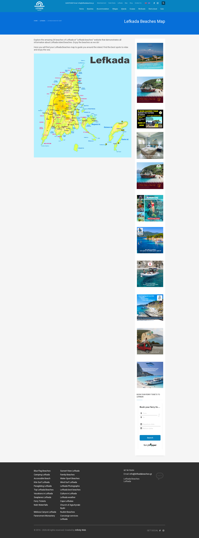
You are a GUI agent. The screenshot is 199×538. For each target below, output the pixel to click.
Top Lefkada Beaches (44, 489)
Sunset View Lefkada (69, 471)
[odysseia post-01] (150, 89)
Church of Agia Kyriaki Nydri (70, 506)
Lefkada (120, 3)
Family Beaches (67, 474)
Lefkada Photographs (70, 486)
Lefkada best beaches (70, 489)
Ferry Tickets (40, 501)
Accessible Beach (42, 478)
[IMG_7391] (150, 119)
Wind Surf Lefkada (68, 482)
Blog (131, 3)
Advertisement (101, 3)
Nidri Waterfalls (41, 505)
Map (126, 3)
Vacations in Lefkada (43, 493)
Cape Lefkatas (66, 501)
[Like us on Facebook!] (160, 530)
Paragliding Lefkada (43, 486)
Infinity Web (80, 530)
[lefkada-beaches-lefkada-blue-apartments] (150, 145)
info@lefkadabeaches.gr (141, 474)
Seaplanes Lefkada (42, 497)
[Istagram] (157, 3)
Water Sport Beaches (70, 478)
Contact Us (138, 3)
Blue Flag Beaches (42, 471)
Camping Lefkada (42, 474)
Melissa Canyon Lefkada (45, 512)
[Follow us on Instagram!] (163, 530)
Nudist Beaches (67, 512)
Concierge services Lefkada (69, 517)
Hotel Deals (111, 3)
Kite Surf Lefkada (42, 482)
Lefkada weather (67, 497)
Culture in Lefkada (68, 493)
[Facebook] (154, 3)
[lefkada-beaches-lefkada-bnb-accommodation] (150, 56)
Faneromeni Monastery (44, 516)
